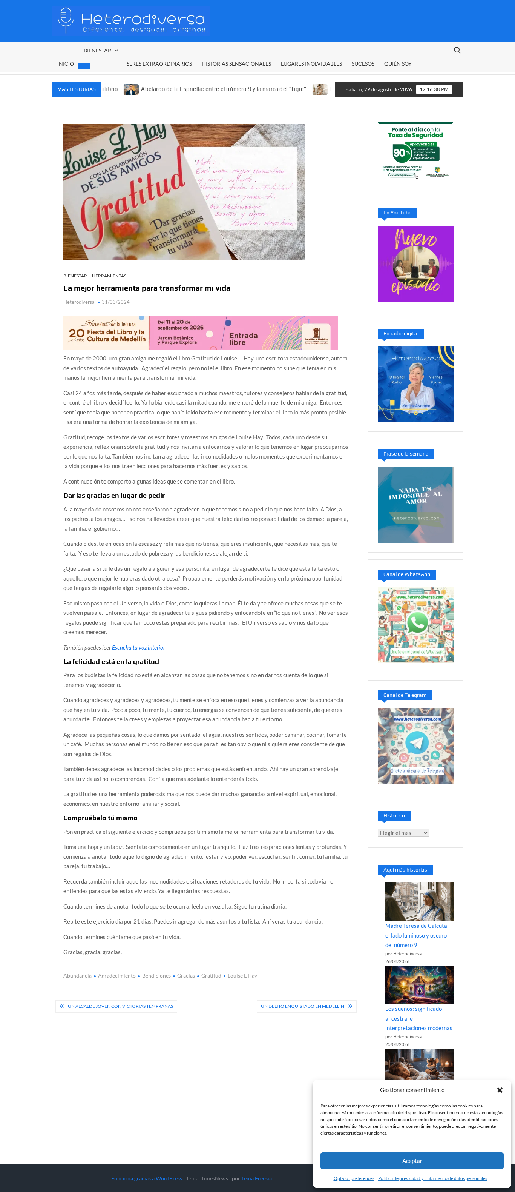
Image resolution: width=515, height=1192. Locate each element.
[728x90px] (200, 332)
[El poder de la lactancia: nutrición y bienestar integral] (291, 88)
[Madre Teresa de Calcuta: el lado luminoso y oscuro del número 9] (419, 901)
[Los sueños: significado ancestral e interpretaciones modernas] (419, 985)
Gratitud (211, 975)
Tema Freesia (256, 1178)
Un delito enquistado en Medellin (302, 1006)
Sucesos (363, 63)
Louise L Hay (242, 975)
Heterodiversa (79, 302)
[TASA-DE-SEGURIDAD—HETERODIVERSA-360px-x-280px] (416, 150)
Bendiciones (156, 975)
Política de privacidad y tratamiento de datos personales (432, 1178)
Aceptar (412, 1160)
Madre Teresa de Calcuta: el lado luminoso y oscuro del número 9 (417, 935)
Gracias (186, 975)
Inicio (65, 63)
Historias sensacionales (236, 63)
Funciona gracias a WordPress (146, 1178)
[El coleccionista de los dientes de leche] (419, 1068)
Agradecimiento (117, 975)
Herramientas (109, 276)
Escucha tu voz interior (138, 647)
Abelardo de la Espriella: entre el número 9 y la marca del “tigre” (194, 89)
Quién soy (398, 63)
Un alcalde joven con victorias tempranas (120, 1006)
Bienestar (97, 50)
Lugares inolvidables (311, 63)
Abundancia (77, 975)
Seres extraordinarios (159, 63)
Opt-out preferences (354, 1178)
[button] (500, 1090)
